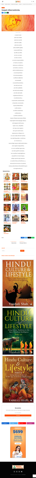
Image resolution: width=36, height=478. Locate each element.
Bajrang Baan (14, 242)
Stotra (3, 7)
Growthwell (23, 474)
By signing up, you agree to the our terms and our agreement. (18, 417)
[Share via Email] (8, 13)
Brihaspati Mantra (23, 242)
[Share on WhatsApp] (6, 13)
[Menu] (2, 1)
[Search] (33, 1)
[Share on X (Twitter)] (4, 13)
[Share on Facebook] (2, 13)
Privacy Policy (24, 417)
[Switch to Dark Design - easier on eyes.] (32, 1)
